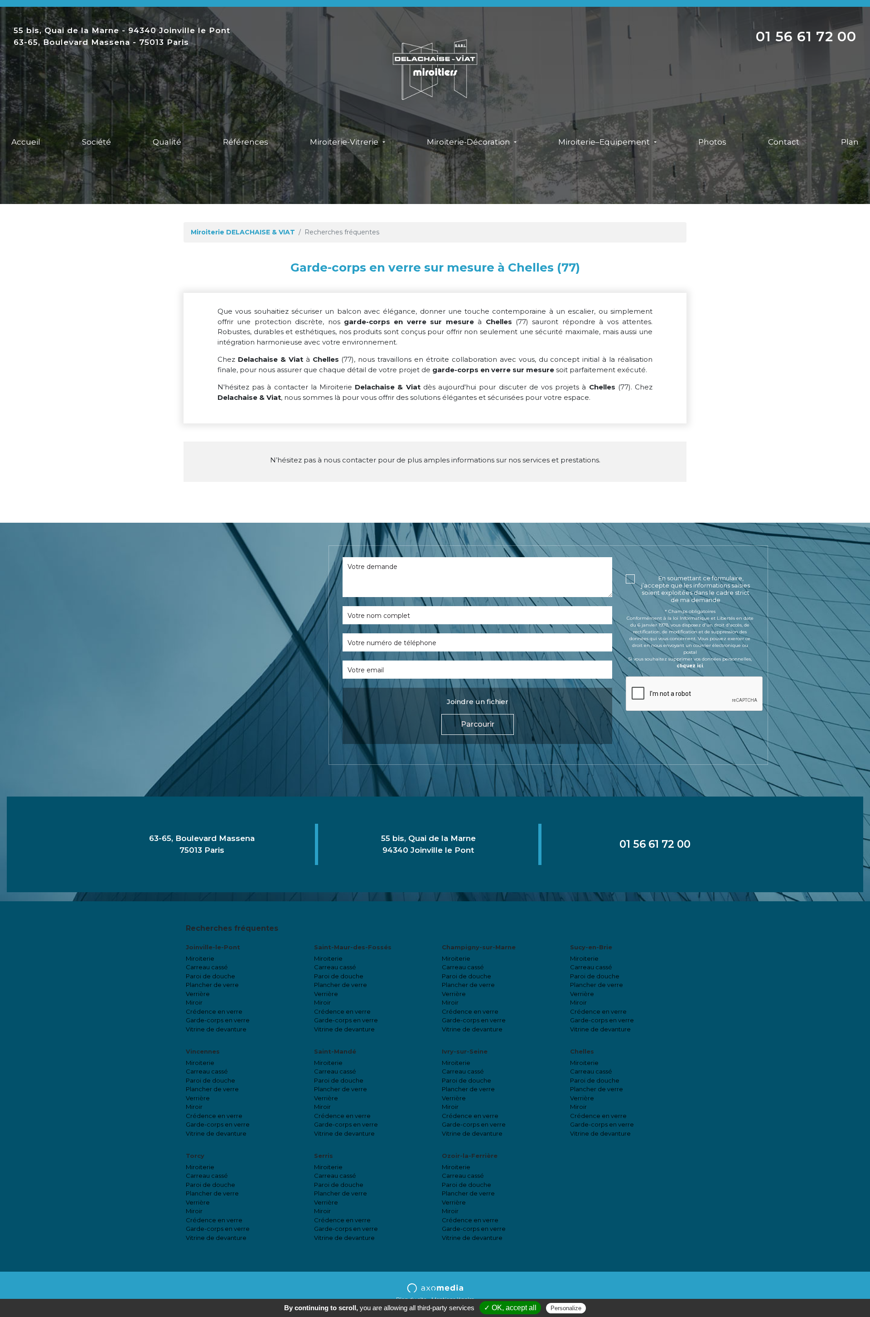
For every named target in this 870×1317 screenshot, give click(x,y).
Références (245, 141)
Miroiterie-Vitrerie (345, 141)
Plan (850, 141)
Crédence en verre (214, 1011)
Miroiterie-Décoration (469, 141)
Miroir (194, 1002)
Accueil (25, 141)
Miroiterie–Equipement (605, 141)
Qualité (167, 141)
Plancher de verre (212, 984)
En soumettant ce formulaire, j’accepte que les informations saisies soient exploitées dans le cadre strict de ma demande (695, 588)
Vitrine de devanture (216, 1029)
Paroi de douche (210, 976)
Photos (712, 141)
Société (96, 141)
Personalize (566, 1308)
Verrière (198, 993)
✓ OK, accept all (510, 1308)
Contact (783, 141)
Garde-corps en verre (218, 1020)
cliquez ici (690, 666)
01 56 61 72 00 (806, 36)
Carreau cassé (207, 967)
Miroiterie (200, 958)
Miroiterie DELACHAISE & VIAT (243, 232)
